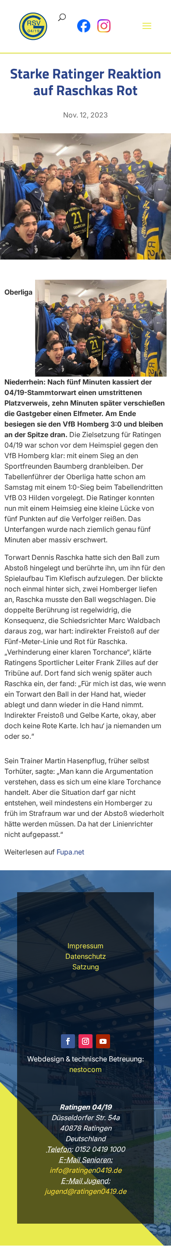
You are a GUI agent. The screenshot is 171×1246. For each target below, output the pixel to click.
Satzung (85, 966)
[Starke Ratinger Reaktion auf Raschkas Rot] (85, 257)
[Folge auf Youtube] (103, 1041)
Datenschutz (85, 956)
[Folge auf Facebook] (68, 1041)
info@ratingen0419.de (85, 1170)
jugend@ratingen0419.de (85, 1191)
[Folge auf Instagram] (85, 1041)
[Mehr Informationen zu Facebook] (83, 25)
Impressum (85, 945)
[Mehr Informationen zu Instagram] (103, 25)
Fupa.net (70, 851)
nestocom (85, 1069)
